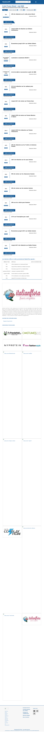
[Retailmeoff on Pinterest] (34, 713)
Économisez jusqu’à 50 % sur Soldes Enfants (23, 43)
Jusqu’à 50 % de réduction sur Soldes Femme (23, 245)
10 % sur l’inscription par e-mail (20, 216)
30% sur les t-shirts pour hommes (20, 202)
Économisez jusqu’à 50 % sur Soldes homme (23, 231)
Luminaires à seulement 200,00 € (20, 57)
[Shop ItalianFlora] (22, 294)
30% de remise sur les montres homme (22, 188)
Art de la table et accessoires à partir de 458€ (23, 72)
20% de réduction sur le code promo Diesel (23, 14)
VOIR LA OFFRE (8, 37)
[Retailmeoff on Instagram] (37, 711)
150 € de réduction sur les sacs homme (22, 159)
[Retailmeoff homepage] (6, 2)
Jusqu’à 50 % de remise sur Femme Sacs (22, 101)
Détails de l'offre (32, 16)
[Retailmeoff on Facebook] (34, 711)
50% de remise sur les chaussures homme (22, 174)
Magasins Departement (7, 321)
